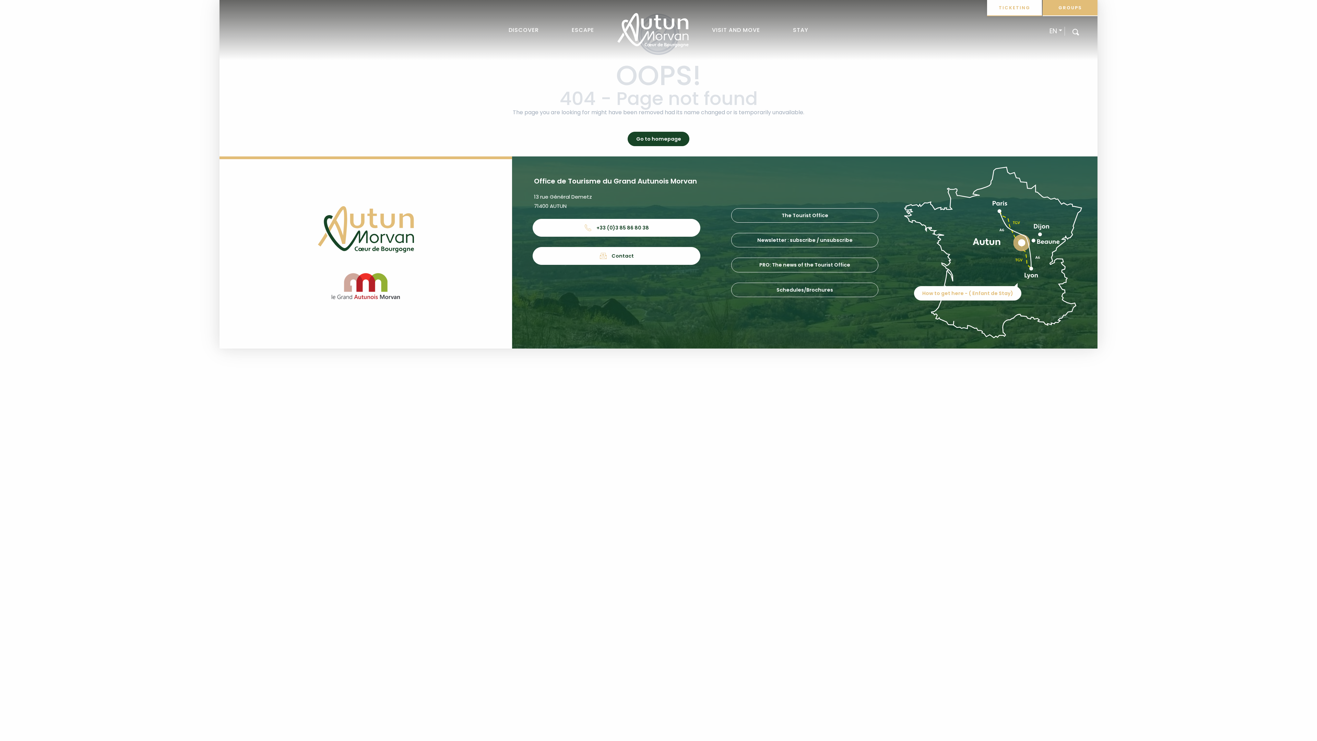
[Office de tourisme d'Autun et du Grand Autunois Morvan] (652, 30)
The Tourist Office (805, 215)
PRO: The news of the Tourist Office (804, 264)
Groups (1070, 7)
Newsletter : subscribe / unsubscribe (805, 240)
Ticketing (1014, 7)
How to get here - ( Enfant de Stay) (967, 293)
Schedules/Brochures (804, 289)
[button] (1076, 32)
